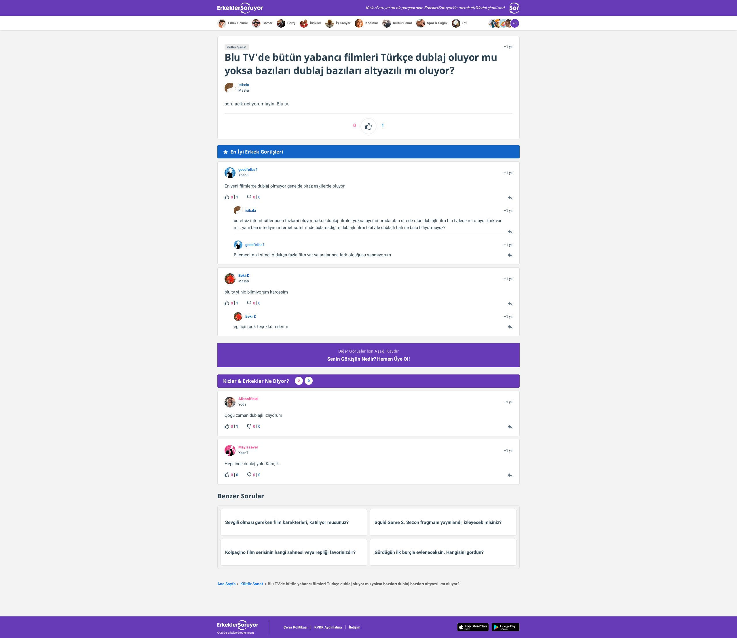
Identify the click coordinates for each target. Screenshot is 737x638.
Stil (464, 23)
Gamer (267, 23)
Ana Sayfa (226, 584)
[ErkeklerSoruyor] (243, 625)
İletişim (354, 627)
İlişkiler (315, 23)
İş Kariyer (342, 23)
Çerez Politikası (295, 627)
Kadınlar (371, 23)
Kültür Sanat (402, 23)
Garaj (290, 23)
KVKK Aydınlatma (328, 627)
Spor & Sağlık (436, 23)
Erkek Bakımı (237, 23)
